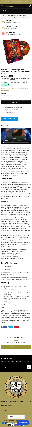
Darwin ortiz (26, 313)
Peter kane (4, 321)
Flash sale (18, 315)
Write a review (16, 347)
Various (28, 321)
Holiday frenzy (14, 317)
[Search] (28, 10)
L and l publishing (24, 317)
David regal (4, 315)
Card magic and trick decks (17, 312)
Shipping (12, 78)
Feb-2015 (11, 315)
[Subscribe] (29, 367)
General (24, 315)
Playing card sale (14, 321)
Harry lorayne (5, 317)
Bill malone (4, 312)
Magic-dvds (5, 319)
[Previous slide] (3, 2)
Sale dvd (22, 321)
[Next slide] (29, 2)
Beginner (25, 310)
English (11, 416)
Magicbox (12, 421)
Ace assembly (17, 310)
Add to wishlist (8, 119)
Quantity (4, 93)
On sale (19, 319)
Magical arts (13, 319)
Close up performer (16, 313)
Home (4, 15)
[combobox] (16, 10)
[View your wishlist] (26, 6)
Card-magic (5, 313)
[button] (3, 6)
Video (3, 322)
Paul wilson (26, 319)
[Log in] (22, 6)
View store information (9, 112)
